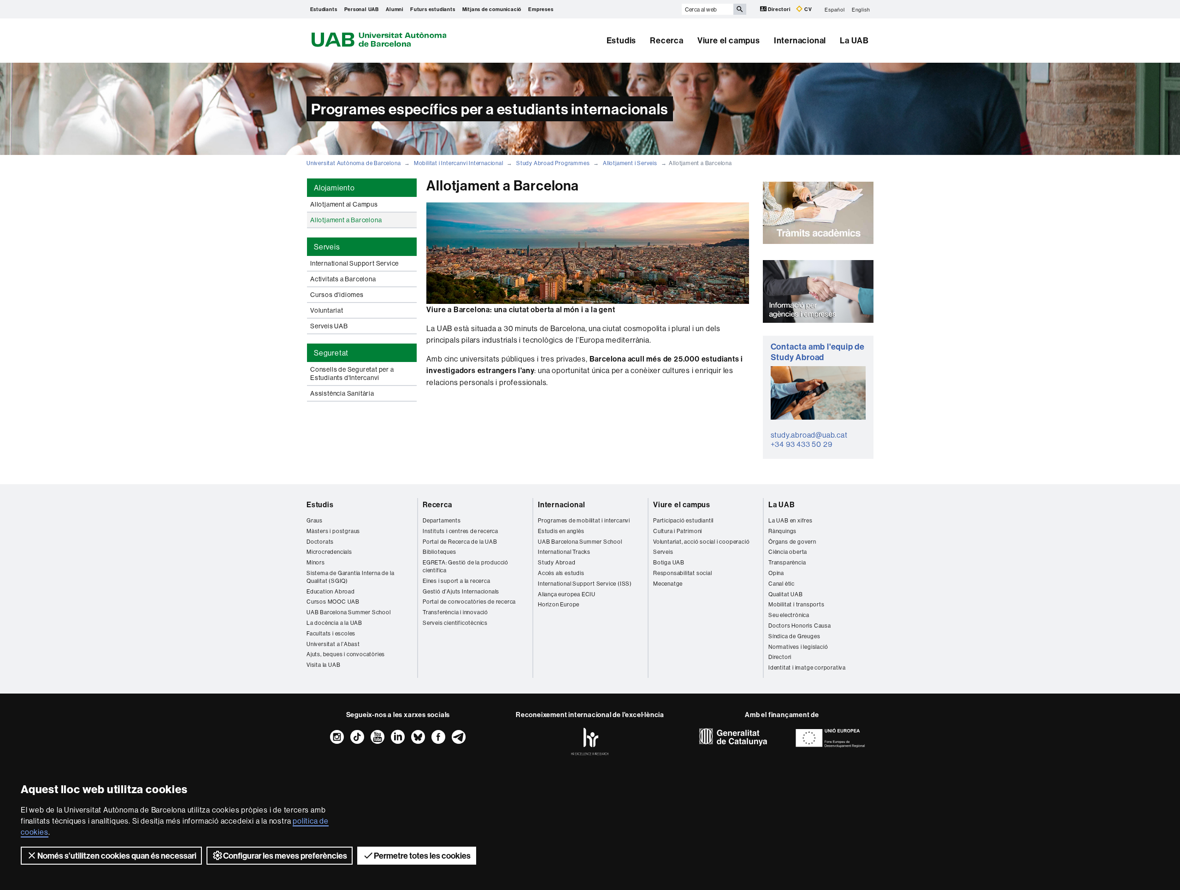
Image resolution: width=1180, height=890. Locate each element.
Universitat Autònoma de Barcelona (354, 163)
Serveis (663, 551)
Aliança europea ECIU (567, 594)
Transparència (787, 562)
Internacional (800, 40)
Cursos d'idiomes (337, 295)
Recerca (667, 40)
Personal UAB (361, 9)
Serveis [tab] (327, 246)
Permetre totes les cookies (422, 855)
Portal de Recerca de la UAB (460, 541)
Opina (776, 573)
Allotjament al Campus (344, 204)
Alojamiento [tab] (334, 187)
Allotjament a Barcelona (346, 220)
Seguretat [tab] (331, 352)
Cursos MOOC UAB (333, 601)
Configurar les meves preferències (285, 855)
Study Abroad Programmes (553, 163)
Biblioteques (439, 551)
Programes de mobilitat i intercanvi (584, 520)
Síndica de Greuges (794, 636)
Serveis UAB (329, 326)
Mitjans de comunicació (492, 9)
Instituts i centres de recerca (460, 531)
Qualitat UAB (785, 594)
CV (807, 9)
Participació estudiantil (683, 520)
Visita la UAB (323, 664)
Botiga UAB (668, 562)
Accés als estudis (561, 573)
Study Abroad (557, 562)
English (861, 9)
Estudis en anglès (561, 531)
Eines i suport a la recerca (456, 580)
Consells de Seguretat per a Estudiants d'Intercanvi (352, 373)
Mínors (316, 562)
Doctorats (320, 541)
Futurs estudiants (432, 9)
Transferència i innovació (455, 612)
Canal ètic (781, 583)
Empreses (540, 9)
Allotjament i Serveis (630, 163)
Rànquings (782, 531)
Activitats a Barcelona (343, 279)
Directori (779, 9)
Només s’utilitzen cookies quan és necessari (116, 855)
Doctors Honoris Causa (799, 625)
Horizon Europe (558, 604)
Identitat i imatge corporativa (807, 667)
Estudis (622, 40)
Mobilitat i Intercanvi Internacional (458, 163)
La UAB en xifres (790, 520)
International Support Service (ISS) (585, 583)
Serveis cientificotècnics (455, 622)
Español (835, 9)
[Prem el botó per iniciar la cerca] (739, 9)
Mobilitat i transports (796, 604)
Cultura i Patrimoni (677, 531)
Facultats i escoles (331, 633)
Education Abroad (331, 591)
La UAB (854, 40)
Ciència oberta (787, 551)
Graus (315, 520)
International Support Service (354, 263)
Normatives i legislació (798, 646)
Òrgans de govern (792, 541)
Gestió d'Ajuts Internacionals (461, 591)
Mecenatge (668, 583)
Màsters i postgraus (333, 531)
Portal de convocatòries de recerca (469, 601)
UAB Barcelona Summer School (349, 612)
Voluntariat (326, 310)
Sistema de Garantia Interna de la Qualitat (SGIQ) (350, 577)
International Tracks (564, 551)
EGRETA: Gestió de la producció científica (465, 566)
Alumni (394, 9)
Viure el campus (728, 40)
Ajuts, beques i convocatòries (346, 654)
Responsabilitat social (682, 573)
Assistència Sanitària (342, 393)
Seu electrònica (788, 614)
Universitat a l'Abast (333, 644)
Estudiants (323, 9)
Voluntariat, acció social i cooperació (701, 541)
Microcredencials (329, 551)
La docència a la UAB (334, 622)
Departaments (442, 520)
